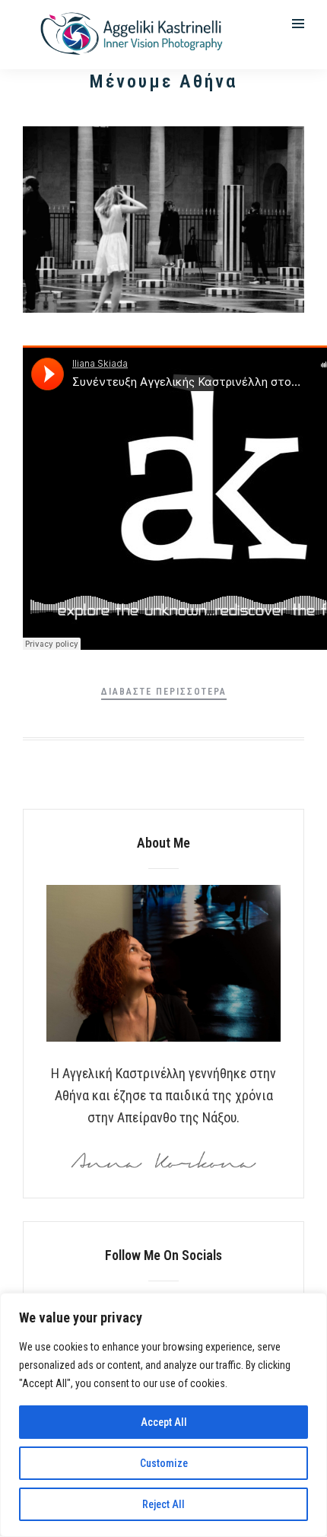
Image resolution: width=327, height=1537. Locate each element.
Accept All (164, 1422)
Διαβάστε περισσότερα (164, 691)
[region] (163, 1415)
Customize (164, 1463)
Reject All (163, 1504)
